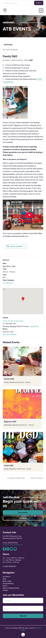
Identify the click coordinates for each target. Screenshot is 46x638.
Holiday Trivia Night (36, 478)
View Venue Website (10, 334)
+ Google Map (34, 326)
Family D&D (9, 379)
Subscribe (23, 616)
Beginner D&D (10, 421)
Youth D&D (8, 465)
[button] (41, 10)
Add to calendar (16, 246)
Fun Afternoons (8, 283)
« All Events (7, 44)
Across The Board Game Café (13, 321)
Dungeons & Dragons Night (16, 478)
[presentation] (22, 361)
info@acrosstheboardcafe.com (13, 545)
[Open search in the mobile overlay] (23, 3)
